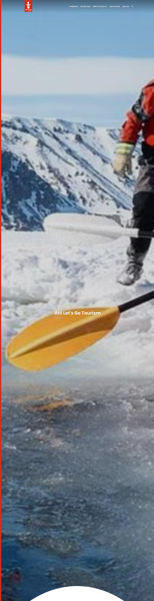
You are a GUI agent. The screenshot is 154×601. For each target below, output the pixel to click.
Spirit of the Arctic (100, 6)
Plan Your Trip (114, 6)
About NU (125, 6)
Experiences (73, 6)
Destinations (85, 6)
